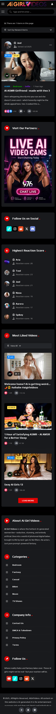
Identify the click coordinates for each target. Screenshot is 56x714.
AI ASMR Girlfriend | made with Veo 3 (27, 90)
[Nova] (6, 294)
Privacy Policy (19, 638)
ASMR (7, 86)
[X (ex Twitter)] (26, 228)
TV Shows (17, 601)
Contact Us (18, 623)
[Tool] (6, 272)
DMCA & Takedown (21, 630)
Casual (15, 579)
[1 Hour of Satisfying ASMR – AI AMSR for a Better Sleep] (28, 416)
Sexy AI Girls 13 (13, 484)
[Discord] (32, 228)
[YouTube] (9, 678)
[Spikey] (6, 316)
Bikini (15, 586)
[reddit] (20, 228)
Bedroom (17, 86)
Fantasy (16, 572)
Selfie (27, 86)
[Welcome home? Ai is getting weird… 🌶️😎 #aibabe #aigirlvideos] (28, 366)
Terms (15, 645)
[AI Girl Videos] (27, 4)
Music (15, 594)
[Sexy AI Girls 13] (28, 466)
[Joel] (7, 44)
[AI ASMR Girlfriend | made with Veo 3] (28, 66)
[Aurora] (6, 305)
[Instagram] (15, 228)
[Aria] (6, 261)
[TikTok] (9, 228)
